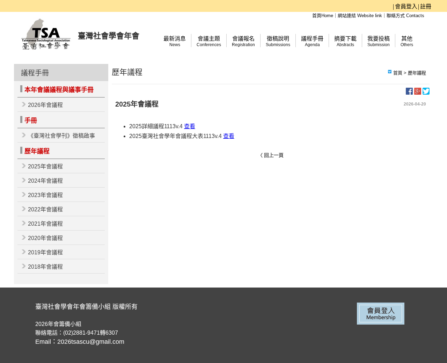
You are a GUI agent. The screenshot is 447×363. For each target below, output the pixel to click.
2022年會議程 (45, 209)
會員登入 (406, 6)
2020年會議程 (45, 238)
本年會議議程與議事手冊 (59, 89)
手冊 (30, 120)
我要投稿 (378, 41)
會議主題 (209, 41)
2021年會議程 (45, 224)
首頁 (397, 72)
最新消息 (174, 41)
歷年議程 (37, 151)
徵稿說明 (278, 41)
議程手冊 (312, 41)
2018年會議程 (45, 267)
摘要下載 (345, 41)
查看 (189, 126)
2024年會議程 (45, 181)
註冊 (425, 6)
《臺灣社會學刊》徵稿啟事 (61, 136)
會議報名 (243, 41)
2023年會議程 (45, 195)
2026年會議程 (45, 105)
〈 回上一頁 (271, 155)
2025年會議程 (45, 166)
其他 (407, 41)
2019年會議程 (45, 252)
